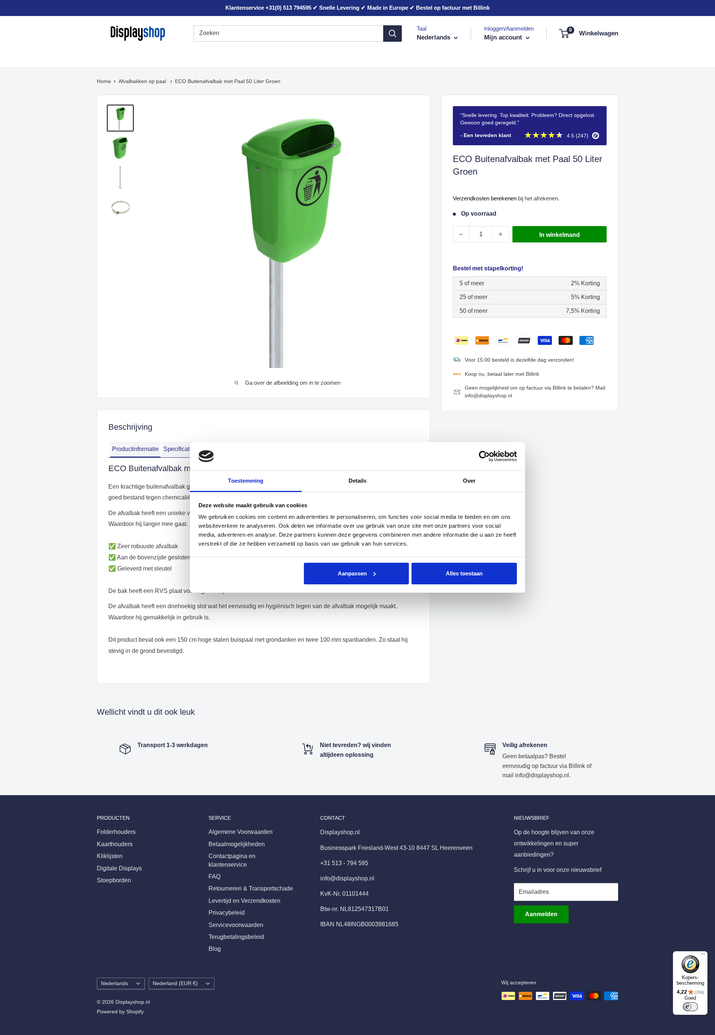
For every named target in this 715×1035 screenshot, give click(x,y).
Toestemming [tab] (245, 480)
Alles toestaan (464, 573)
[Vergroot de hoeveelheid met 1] (500, 234)
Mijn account (504, 37)
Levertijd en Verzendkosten (244, 901)
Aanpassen (352, 573)
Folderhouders (116, 55)
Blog (215, 949)
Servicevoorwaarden (236, 925)
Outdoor (386, 55)
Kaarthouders (166, 55)
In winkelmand (559, 235)
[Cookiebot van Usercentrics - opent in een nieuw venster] (484, 456)
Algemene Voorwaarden (241, 832)
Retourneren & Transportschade (251, 888)
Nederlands (114, 983)
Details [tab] (358, 480)
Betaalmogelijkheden (237, 844)
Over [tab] (469, 480)
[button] (135, 449)
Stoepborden (345, 55)
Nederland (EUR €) (175, 983)
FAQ (214, 876)
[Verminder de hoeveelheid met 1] (461, 234)
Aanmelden (541, 914)
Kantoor (246, 55)
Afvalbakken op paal (143, 81)
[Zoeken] (392, 33)
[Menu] (703, 955)
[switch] (690, 1006)
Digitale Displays (292, 55)
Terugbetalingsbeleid (236, 937)
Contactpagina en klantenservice (232, 860)
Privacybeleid (227, 912)
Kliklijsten (210, 55)
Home (104, 81)
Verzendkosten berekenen (485, 198)
